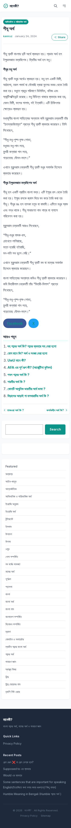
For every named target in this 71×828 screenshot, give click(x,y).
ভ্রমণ (8, 631)
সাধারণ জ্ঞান (11, 661)
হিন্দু (7, 676)
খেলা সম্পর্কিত (12, 556)
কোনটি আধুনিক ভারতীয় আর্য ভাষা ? (26, 389)
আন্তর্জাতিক (11, 489)
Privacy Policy (12, 743)
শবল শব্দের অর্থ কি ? (18, 375)
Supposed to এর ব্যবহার (17, 768)
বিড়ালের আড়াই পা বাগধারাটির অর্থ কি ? (28, 396)
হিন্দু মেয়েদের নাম (13, 684)
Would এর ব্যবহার (12, 775)
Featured (11, 466)
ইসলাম (8, 526)
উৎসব (8, 541)
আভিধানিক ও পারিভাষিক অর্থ (15, 21)
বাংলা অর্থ (10, 601)
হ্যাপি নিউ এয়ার (13, 691)
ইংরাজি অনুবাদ (12, 504)
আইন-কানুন (11, 481)
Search (55, 429)
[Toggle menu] (64, 5)
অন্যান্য (9, 474)
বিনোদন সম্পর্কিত (13, 624)
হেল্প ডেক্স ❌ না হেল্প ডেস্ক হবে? (18, 762)
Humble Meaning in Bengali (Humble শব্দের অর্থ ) (32, 794)
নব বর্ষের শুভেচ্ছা (13, 564)
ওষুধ (7, 549)
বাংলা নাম (10, 609)
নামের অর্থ (10, 571)
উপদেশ (9, 534)
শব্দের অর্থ (10, 654)
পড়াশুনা (9, 586)
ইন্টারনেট (9, 519)
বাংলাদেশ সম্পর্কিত (14, 616)
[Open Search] (55, 5)
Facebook (14, 323)
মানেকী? (27, 810)
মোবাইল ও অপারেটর (15, 639)
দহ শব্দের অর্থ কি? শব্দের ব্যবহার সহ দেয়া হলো (31, 346)
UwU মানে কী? (16, 360)
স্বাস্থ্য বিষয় (11, 669)
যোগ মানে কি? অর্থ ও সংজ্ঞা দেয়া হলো (27, 353)
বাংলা (8, 594)
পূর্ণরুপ (8, 579)
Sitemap (46, 815)
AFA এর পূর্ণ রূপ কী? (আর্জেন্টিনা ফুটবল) (29, 367)
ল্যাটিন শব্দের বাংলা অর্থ (16, 646)
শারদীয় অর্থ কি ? (16, 382)
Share (61, 37)
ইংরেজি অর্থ (11, 511)
